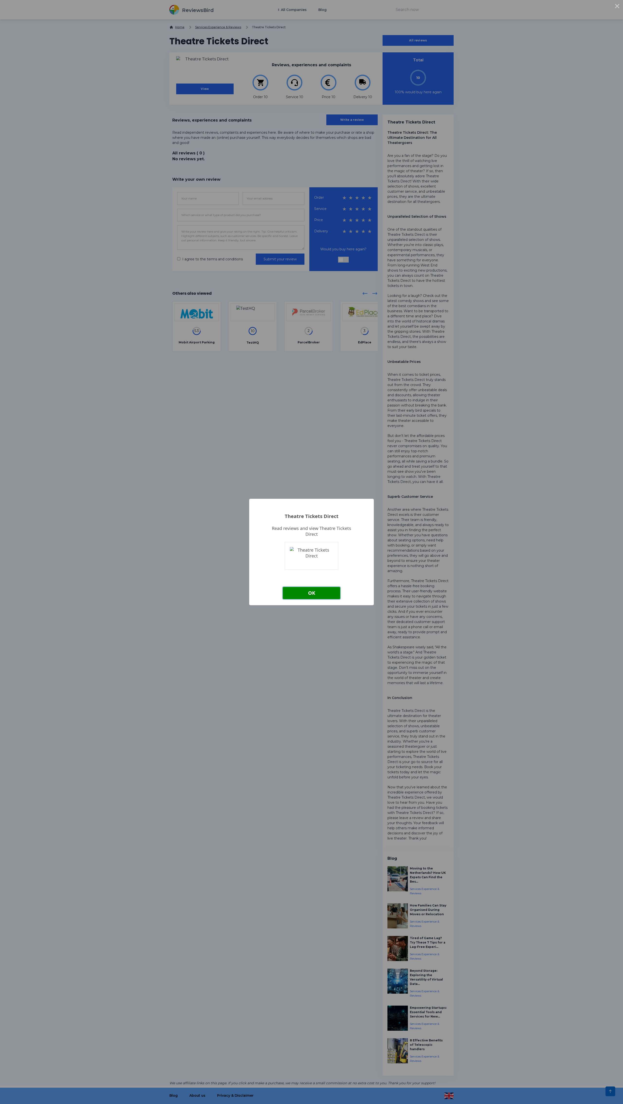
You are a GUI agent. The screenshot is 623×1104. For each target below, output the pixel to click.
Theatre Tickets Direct (312, 516)
